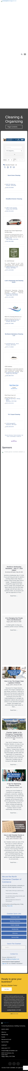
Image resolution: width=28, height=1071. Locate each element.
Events (3, 1037)
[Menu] (25, 54)
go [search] (14, 154)
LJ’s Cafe (18, 1010)
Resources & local (6, 1039)
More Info (10, 906)
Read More (14, 596)
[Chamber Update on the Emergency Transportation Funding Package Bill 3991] (14, 724)
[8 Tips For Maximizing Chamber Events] (14, 775)
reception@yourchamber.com (9, 1050)
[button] (4, 165)
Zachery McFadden (11, 572)
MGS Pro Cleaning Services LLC (13, 316)
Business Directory (9, 435)
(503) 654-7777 (5, 1048)
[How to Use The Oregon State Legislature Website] (14, 672)
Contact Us (18, 436)
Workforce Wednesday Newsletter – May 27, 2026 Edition (14, 568)
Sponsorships (5, 1042)
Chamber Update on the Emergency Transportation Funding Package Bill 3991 (14, 734)
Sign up (4, 963)
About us (3, 1032)
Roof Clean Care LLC (10, 395)
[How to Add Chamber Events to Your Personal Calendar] (14, 826)
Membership (4, 1034)
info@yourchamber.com (12, 959)
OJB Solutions (8, 366)
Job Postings (13, 436)
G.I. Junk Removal (9, 261)
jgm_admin (10, 621)
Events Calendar (17, 435)
